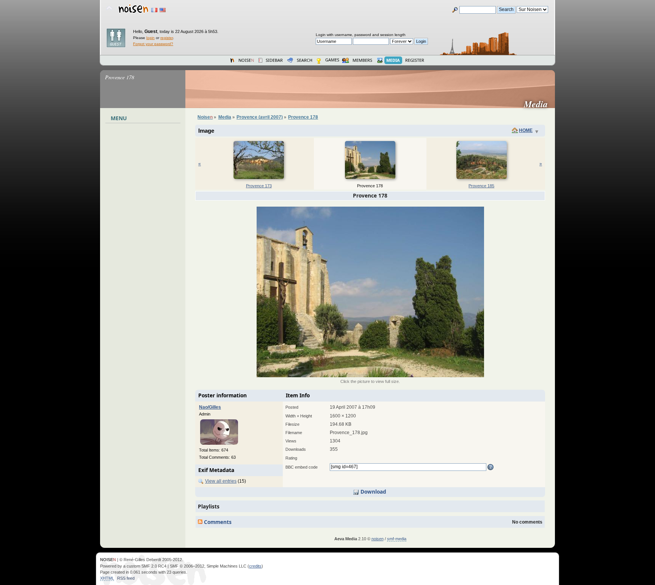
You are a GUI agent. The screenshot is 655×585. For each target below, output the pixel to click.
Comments (217, 521)
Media (539, 103)
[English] (163, 10)
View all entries (221, 481)
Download (372, 491)
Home (526, 130)
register (166, 38)
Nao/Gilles (210, 407)
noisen (377, 538)
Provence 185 (481, 185)
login (150, 38)
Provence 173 (259, 185)
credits (255, 566)
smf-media (396, 538)
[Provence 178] (370, 375)
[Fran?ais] (154, 10)
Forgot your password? (153, 44)
